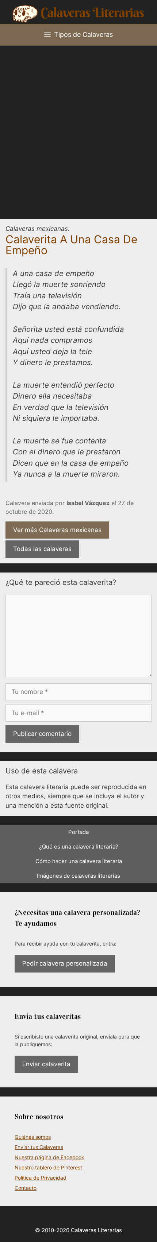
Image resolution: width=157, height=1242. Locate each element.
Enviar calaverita (46, 1064)
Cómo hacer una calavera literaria (78, 861)
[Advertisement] (78, 127)
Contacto (26, 1188)
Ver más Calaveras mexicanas (57, 529)
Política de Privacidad (40, 1178)
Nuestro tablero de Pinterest (48, 1167)
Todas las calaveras (42, 548)
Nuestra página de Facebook (49, 1157)
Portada (78, 831)
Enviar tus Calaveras (39, 1147)
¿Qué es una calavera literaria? (78, 846)
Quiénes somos (33, 1137)
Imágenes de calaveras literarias (78, 875)
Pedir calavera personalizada (64, 963)
